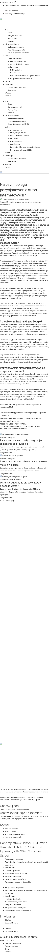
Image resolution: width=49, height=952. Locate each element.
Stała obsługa (13, 67)
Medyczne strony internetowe (16, 873)
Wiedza (8, 93)
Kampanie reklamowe (13, 876)
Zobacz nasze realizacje (17, 87)
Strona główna (5, 202)
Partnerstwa (12, 38)
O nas (7, 30)
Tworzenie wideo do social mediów (18, 882)
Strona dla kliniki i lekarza (19, 64)
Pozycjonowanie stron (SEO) (21, 78)
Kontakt (11, 41)
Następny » (11, 500)
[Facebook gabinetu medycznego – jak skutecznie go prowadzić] (15, 434)
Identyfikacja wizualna (18, 61)
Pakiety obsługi (16, 70)
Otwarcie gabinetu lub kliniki (18, 53)
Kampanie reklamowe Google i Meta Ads (25, 76)
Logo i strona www (15, 58)
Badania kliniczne (11, 923)
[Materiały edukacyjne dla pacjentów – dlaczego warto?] (14, 476)
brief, (9, 816)
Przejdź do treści (6, 2)
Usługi (7, 56)
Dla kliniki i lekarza (12, 44)
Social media (15, 73)
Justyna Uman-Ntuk (15, 36)
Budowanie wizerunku (16, 47)
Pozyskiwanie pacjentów (17, 50)
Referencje (12, 90)
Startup (8, 920)
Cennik (7, 81)
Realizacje (9, 84)
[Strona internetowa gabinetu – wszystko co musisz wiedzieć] (11, 455)
